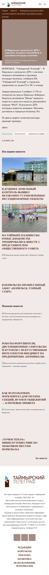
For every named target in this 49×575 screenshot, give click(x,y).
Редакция (24, 547)
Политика (24, 559)
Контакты (25, 551)
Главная (5, 11)
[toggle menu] (3, 4)
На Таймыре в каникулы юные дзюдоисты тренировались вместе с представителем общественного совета (21, 242)
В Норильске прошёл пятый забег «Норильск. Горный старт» (23, 288)
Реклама (25, 555)
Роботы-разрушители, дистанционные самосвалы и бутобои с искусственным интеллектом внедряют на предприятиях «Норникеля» (24, 350)
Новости (14, 11)
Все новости (41, 458)
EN (40, 4)
